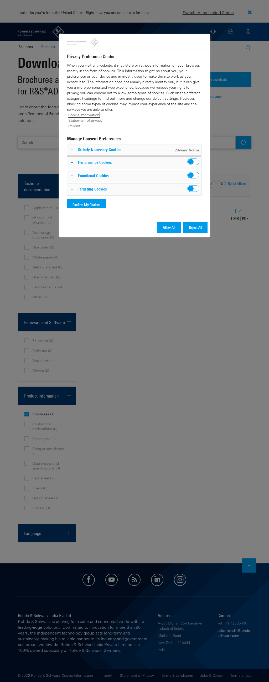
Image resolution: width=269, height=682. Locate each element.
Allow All (169, 227)
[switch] (193, 161)
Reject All (195, 227)
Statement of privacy (85, 120)
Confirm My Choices (86, 204)
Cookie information (83, 115)
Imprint (74, 126)
